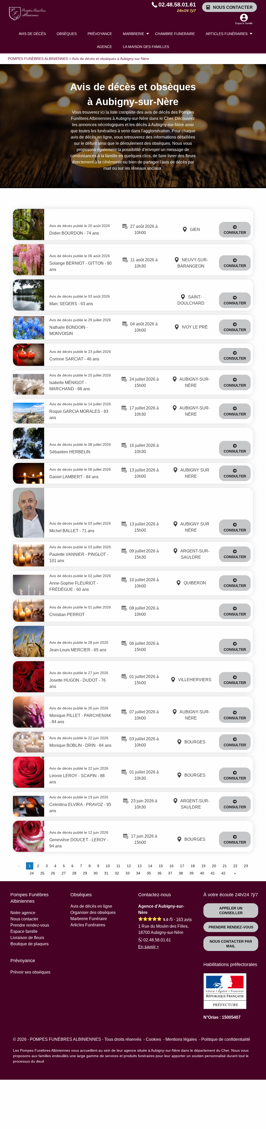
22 (235, 866)
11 (118, 866)
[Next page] (234, 873)
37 (170, 873)
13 (139, 866)
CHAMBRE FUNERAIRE (175, 34)
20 (214, 866)
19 (203, 866)
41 (213, 873)
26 (53, 873)
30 (96, 873)
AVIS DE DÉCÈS (32, 34)
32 (117, 873)
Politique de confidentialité (225, 1039)
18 (193, 866)
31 (106, 873)
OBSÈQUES (67, 34)
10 (108, 866)
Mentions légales (181, 1039)
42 (223, 873)
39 (191, 873)
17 (182, 866)
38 (181, 873)
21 (225, 866)
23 (246, 866)
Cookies (153, 1039)
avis (184, 919)
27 (64, 873)
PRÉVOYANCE (100, 34)
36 (159, 873)
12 (129, 866)
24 (32, 873)
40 (202, 873)
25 (42, 873)
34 (138, 873)
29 (85, 873)
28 (74, 873)
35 (149, 873)
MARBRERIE (133, 34)
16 (171, 866)
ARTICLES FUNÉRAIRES (227, 34)
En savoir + (148, 947)
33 (127, 873)
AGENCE (104, 47)
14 (150, 866)
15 (161, 866)
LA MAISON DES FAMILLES (146, 47)
